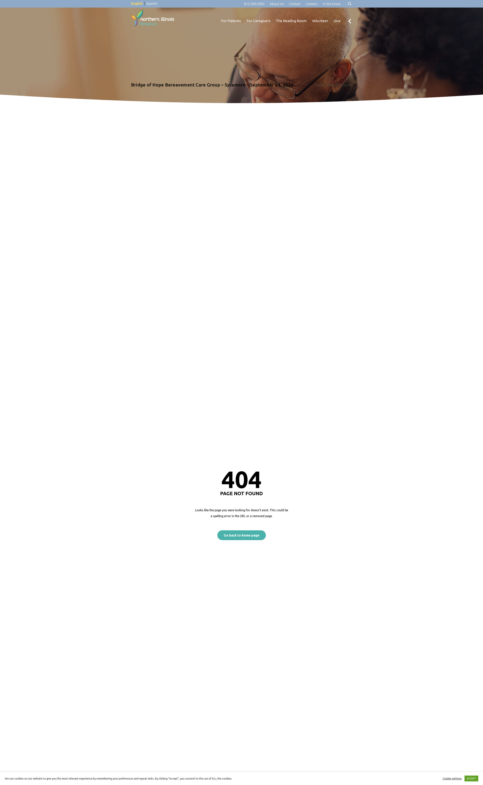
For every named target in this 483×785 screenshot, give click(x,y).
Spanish (151, 3)
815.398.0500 (254, 4)
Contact (295, 4)
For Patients (231, 13)
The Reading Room (291, 13)
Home (320, 85)
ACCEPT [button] (471, 778)
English (137, 3)
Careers (312, 4)
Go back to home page (241, 535)
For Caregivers (258, 13)
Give (337, 13)
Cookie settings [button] (452, 778)
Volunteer (320, 13)
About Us (277, 4)
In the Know (332, 4)
